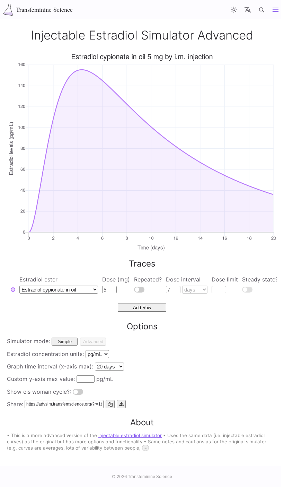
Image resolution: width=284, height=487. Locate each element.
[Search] (261, 9)
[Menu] (275, 9)
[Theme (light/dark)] (234, 9)
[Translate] (248, 9)
